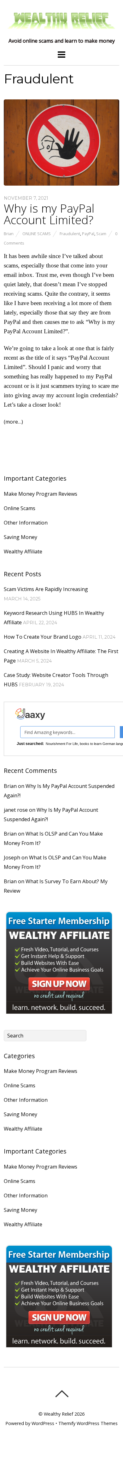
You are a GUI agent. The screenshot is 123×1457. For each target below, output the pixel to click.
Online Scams (36, 233)
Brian (9, 233)
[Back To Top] (61, 1393)
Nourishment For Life (62, 744)
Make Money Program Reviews (40, 493)
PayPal (88, 233)
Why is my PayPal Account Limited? (49, 214)
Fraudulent (70, 233)
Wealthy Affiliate (23, 551)
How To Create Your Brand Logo (42, 636)
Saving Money (20, 537)
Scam (101, 233)
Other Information (26, 522)
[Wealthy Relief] (62, 29)
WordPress (43, 1423)
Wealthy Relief (58, 1414)
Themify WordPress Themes (88, 1423)
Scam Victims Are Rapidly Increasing (46, 589)
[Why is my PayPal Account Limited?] (62, 183)
